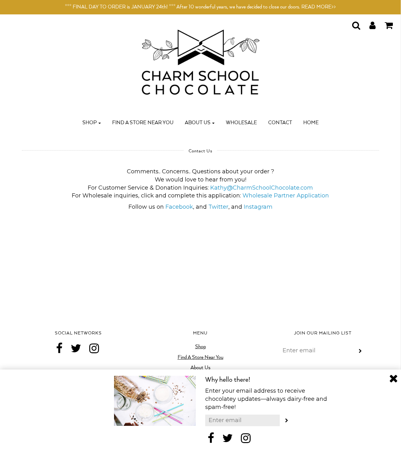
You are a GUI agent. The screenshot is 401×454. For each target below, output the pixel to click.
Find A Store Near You (143, 123)
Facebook (179, 206)
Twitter (218, 206)
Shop (200, 347)
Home (311, 123)
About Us (200, 368)
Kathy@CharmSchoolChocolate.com (261, 187)
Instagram (258, 206)
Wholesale (241, 123)
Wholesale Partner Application (285, 195)
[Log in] (369, 24)
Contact (280, 123)
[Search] (352, 24)
